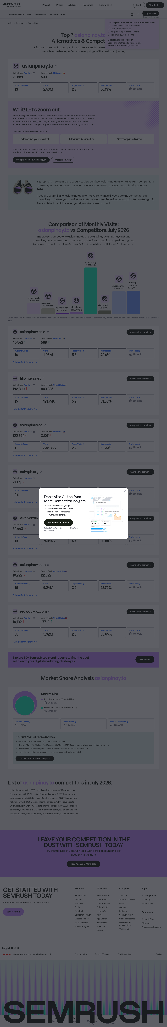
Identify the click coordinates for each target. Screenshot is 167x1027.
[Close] (125, 491)
